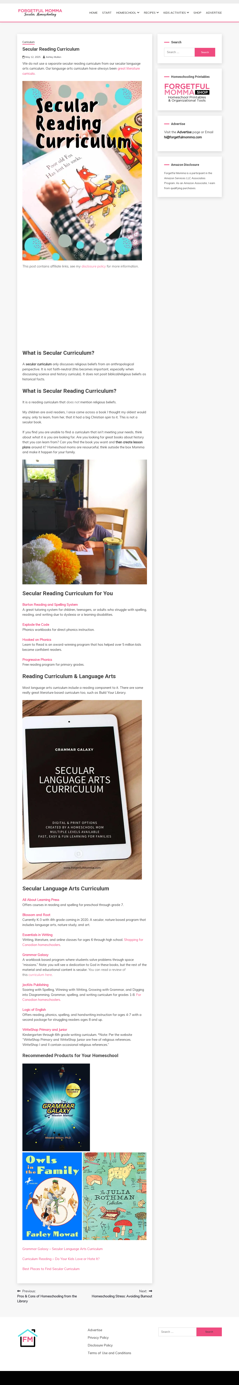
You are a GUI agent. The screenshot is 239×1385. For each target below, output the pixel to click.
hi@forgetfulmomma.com (183, 137)
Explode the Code (35, 624)
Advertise (214, 12)
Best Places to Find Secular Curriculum (51, 1269)
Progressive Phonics (37, 659)
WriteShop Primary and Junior (44, 1029)
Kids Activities (174, 12)
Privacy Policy (98, 1337)
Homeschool (126, 12)
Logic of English (34, 1009)
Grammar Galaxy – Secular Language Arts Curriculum (62, 1249)
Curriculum (28, 42)
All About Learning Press (40, 900)
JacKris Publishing (35, 985)
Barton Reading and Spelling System (50, 604)
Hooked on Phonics (36, 639)
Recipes (150, 12)
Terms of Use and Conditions (109, 1353)
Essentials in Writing (37, 935)
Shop (197, 12)
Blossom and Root (36, 915)
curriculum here (40, 975)
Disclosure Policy (100, 1345)
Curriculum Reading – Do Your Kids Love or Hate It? (61, 1259)
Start (107, 12)
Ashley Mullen (53, 57)
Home (93, 12)
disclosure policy (94, 266)
